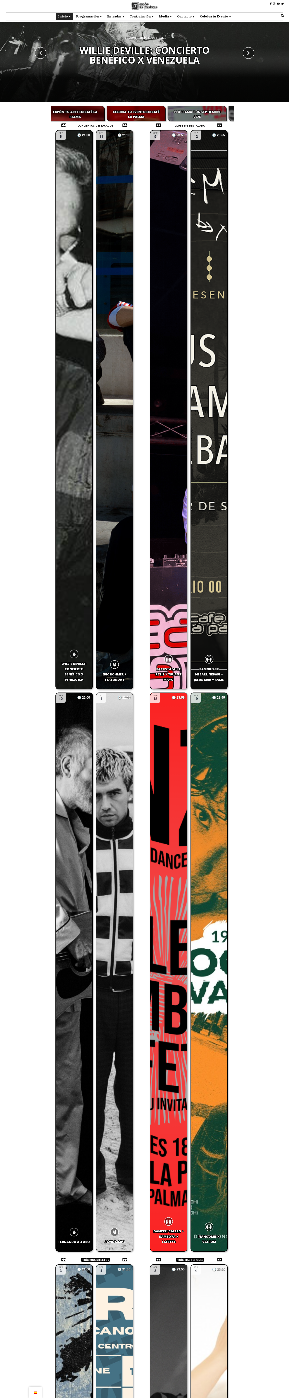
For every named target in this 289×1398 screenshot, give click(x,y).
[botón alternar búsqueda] (282, 15)
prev (40, 53)
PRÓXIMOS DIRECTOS (95, 1260)
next (248, 53)
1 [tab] (135, 125)
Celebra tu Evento (214, 16)
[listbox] (144, 53)
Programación (87, 16)
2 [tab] (140, 125)
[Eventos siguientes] (126, 125)
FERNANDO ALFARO (74, 1242)
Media (164, 16)
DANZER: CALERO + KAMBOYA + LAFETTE (169, 1236)
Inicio (63, 16)
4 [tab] (147, 125)
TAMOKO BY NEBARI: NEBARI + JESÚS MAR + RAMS (209, 674)
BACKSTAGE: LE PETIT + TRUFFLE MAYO (169, 674)
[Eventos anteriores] (63, 125)
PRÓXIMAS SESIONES (190, 1260)
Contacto (184, 16)
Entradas (114, 16)
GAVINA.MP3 (144, 60)
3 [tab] (143, 125)
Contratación (140, 16)
